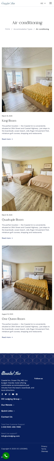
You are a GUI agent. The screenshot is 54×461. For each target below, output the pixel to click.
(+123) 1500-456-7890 (11, 427)
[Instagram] (9, 394)
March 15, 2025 (7, 116)
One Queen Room (13, 319)
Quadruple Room (13, 220)
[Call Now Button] (6, 455)
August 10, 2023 (7, 314)
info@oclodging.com (10, 436)
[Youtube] (13, 394)
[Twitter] (6, 394)
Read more (6, 139)
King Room (9, 121)
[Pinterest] (17, 394)
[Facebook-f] (2, 394)
